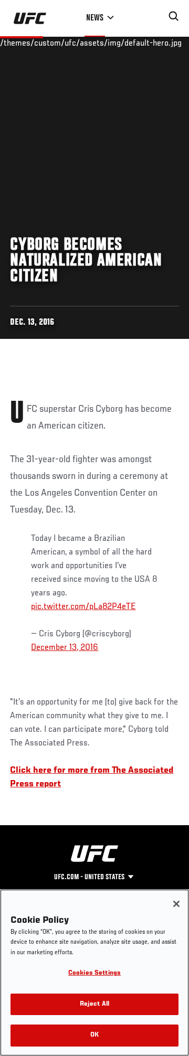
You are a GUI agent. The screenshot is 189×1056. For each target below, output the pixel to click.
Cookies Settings (94, 973)
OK (94, 1035)
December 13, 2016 (64, 648)
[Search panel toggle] (174, 16)
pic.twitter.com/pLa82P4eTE (83, 607)
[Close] (176, 903)
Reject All (94, 1004)
